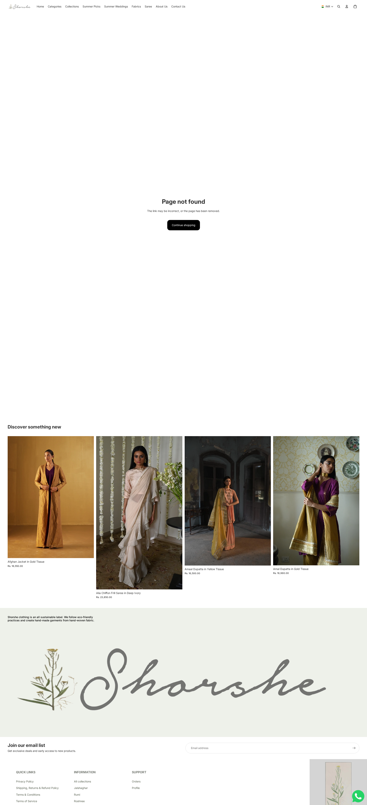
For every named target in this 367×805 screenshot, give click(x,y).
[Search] (339, 6)
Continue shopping (183, 225)
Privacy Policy (25, 781)
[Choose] (87, 552)
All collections (82, 781)
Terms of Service (26, 801)
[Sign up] (354, 748)
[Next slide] (88, 497)
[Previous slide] (13, 497)
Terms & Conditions (28, 794)
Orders (136, 781)
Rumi (77, 794)
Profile (136, 788)
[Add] (176, 583)
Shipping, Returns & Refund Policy (37, 788)
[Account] (347, 6)
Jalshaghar (81, 788)
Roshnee (79, 801)
